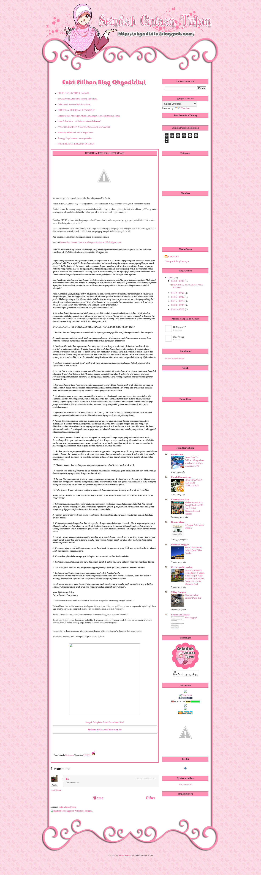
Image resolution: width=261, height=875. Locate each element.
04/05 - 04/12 (178, 297)
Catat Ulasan (56, 790)
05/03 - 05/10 (178, 281)
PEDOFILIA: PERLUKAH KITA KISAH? (76, 110)
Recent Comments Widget (174, 358)
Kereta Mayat (178, 522)
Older (150, 797)
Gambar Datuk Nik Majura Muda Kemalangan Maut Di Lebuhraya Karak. (89, 116)
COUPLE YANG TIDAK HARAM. (73, 93)
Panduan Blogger (180, 544)
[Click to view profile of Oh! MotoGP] (168, 331)
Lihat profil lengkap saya (177, 261)
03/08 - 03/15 (178, 305)
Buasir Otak (177, 454)
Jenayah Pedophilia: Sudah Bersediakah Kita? (105, 722)
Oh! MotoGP (179, 327)
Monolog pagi (191, 617)
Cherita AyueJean (180, 499)
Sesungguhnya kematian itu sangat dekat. (75, 138)
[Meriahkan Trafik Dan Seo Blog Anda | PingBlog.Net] (185, 749)
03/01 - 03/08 (178, 309)
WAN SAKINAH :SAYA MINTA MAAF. (76, 144)
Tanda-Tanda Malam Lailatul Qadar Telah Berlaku (193, 550)
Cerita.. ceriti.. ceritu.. (182, 567)
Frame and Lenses (180, 614)
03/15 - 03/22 (178, 301)
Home (98, 797)
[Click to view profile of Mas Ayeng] (168, 341)
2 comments (177, 330)
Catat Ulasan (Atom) (67, 807)
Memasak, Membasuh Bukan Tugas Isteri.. (76, 132)
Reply (54, 785)
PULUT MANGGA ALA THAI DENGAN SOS (193, 483)
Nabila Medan (124, 855)
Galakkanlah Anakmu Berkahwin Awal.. (74, 104)
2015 (171, 277)
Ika (67, 779)
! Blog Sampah (178, 592)
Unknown (69, 755)
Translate (185, 108)
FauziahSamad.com (181, 477)
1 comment (177, 340)
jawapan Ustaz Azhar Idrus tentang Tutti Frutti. (77, 99)
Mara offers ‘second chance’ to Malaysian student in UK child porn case (90, 242)
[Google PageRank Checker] (185, 695)
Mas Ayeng (178, 336)
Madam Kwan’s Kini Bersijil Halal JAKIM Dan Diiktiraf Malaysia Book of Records (194, 508)
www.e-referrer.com (185, 784)
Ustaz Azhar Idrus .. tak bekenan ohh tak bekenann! (79, 121)
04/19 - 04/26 (178, 292)
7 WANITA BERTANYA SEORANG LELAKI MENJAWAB (84, 127)
